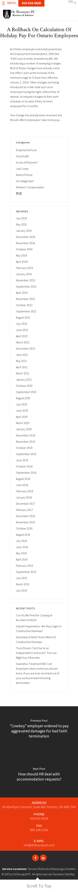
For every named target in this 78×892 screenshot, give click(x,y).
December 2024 (25, 237)
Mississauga (57, 869)
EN (71, 1)
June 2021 (22, 355)
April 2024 (22, 261)
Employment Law (26, 150)
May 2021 (21, 361)
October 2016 (24, 528)
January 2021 (24, 379)
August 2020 (23, 398)
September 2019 (26, 454)
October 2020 (24, 386)
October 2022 (24, 305)
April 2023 (22, 292)
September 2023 (26, 286)
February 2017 (24, 510)
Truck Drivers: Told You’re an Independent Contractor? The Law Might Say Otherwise (36, 652)
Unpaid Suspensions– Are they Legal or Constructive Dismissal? (38, 628)
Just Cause (22, 168)
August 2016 (23, 534)
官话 (19, 193)
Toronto (32, 869)
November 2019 (25, 441)
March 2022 (22, 342)
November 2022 (25, 299)
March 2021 (22, 373)
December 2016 (25, 516)
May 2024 (21, 255)
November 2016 (25, 522)
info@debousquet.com (39, 845)
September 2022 (26, 311)
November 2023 (25, 280)
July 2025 (21, 218)
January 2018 (24, 497)
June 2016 (22, 547)
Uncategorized (25, 181)
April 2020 (22, 417)
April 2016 (22, 559)
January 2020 (24, 429)
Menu (11, 3)
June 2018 (22, 485)
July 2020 (21, 404)
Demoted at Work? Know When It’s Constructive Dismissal (36, 639)
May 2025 (21, 224)
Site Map (70, 874)
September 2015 (26, 572)
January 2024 (24, 274)
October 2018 (24, 466)
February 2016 (24, 565)
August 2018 (23, 479)
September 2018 (26, 472)
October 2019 (24, 448)
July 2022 (21, 323)
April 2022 (22, 336)
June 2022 (22, 330)
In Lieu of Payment (26, 162)
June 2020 (22, 410)
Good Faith (22, 156)
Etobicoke (44, 869)
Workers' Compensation (30, 187)
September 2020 (26, 392)
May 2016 (21, 553)
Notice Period (24, 175)
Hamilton (71, 869)
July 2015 (21, 578)
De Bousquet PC (22, 874)
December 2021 (25, 348)
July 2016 (21, 541)
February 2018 (24, 491)
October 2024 (24, 249)
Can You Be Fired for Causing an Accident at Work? (34, 617)
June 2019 (22, 460)
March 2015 (22, 584)
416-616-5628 (39, 818)
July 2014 (21, 590)
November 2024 (25, 243)
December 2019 (25, 435)
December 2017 (25, 503)
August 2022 (23, 317)
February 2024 (24, 268)
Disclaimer (58, 874)
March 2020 (22, 423)
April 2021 (22, 367)
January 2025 (24, 230)
